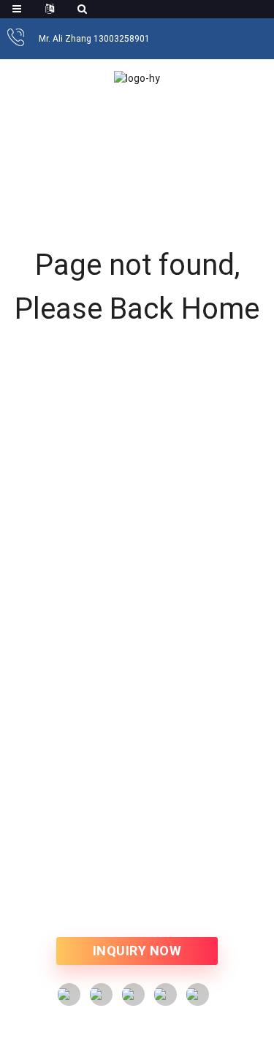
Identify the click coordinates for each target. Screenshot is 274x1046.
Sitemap (242, 895)
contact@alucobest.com (154, 806)
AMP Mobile (137, 911)
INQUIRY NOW (137, 950)
